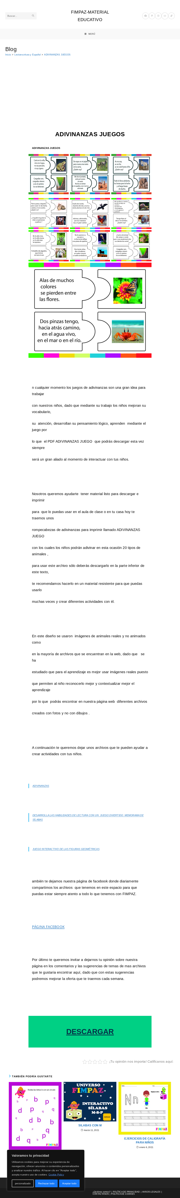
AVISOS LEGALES (151, 1192)
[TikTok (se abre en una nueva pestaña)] (171, 15)
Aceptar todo (69, 1183)
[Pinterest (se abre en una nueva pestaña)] (152, 15)
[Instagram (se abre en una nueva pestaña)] (158, 15)
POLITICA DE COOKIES (123, 1194)
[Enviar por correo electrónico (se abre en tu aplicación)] (165, 15)
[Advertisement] (90, 85)
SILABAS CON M (90, 1125)
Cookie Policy (56, 1174)
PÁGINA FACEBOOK (48, 926)
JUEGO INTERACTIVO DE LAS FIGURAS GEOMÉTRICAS (66, 849)
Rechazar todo (46, 1183)
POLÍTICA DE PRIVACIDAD (126, 1192)
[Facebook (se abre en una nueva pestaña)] (145, 15)
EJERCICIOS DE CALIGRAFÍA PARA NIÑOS (144, 1140)
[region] (45, 1170)
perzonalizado (23, 1183)
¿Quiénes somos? (102, 1192)
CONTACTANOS (101, 1194)
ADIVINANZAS (41, 785)
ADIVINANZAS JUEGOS (57, 54)
